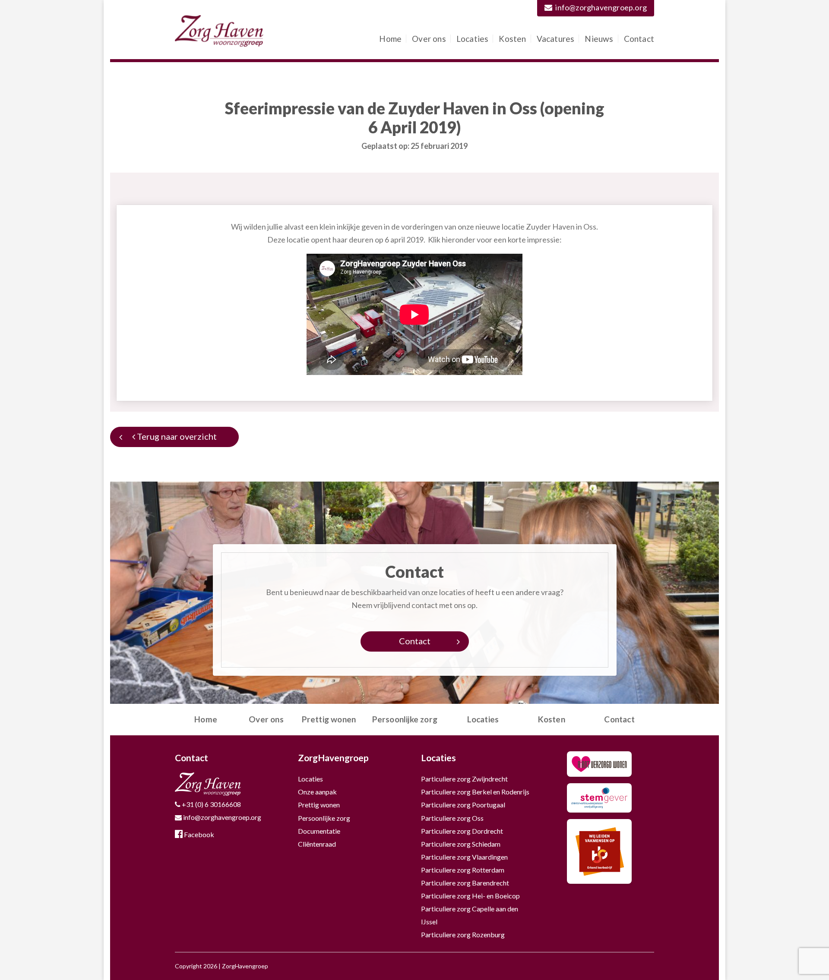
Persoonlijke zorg (404, 719)
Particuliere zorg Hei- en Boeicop (470, 896)
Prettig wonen (329, 719)
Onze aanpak (317, 792)
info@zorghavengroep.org (601, 7)
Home (390, 39)
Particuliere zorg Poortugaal (463, 804)
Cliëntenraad (317, 844)
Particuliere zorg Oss (452, 818)
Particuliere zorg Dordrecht (462, 831)
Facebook (198, 834)
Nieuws (599, 39)
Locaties (472, 39)
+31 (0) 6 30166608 (210, 804)
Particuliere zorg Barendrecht (465, 883)
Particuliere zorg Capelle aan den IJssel (469, 915)
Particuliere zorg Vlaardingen (464, 857)
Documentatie (319, 831)
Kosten (512, 39)
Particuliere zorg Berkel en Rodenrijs (475, 792)
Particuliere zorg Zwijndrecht (464, 779)
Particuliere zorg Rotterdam (462, 870)
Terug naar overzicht (176, 436)
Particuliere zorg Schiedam (460, 844)
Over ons (429, 39)
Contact (639, 39)
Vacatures (556, 39)
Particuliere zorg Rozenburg (463, 934)
